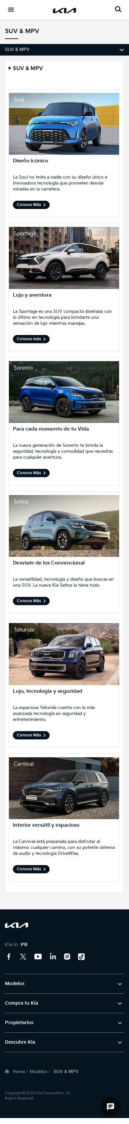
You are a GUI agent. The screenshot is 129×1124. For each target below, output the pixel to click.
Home (19, 1071)
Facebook (9, 957)
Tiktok (82, 957)
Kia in (16, 944)
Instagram (67, 957)
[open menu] (11, 9)
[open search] (118, 9)
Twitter (23, 957)
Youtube (38, 957)
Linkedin (53, 957)
